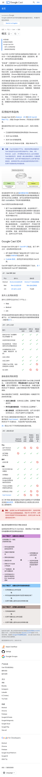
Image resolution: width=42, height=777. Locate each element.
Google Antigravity (7, 720)
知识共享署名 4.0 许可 (33, 630)
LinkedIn (4, 692)
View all (4, 730)
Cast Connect (13, 419)
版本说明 (4, 674)
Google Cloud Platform (9, 753)
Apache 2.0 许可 (26, 633)
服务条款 (4, 670)
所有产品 (4, 759)
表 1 (38, 266)
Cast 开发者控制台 (7, 667)
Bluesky (4, 686)
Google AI (5, 756)
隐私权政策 (10, 767)
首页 (4, 8)
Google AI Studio (7, 717)
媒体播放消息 (23, 193)
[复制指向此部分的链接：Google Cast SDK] (23, 241)
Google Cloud (6, 724)
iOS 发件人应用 (16, 289)
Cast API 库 (24, 247)
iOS (24, 117)
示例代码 (14, 256)
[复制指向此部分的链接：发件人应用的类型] (20, 295)
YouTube (4, 699)
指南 (19, 29)
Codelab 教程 (10, 259)
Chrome (4, 711)
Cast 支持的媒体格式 (16, 513)
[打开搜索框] (34, 2)
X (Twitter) (5, 695)
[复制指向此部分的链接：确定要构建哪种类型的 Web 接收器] (29, 525)
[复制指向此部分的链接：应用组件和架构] (21, 112)
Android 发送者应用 (16, 282)
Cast (20, 2)
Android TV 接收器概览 (32, 282)
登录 (38, 2)
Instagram (5, 689)
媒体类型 (10, 502)
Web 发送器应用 (16, 285)
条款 (3, 767)
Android (19, 117)
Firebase (4, 714)
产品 (8, 29)
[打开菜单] (3, 2)
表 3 (9, 320)
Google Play (5, 727)
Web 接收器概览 (32, 285)
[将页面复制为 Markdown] (15, 34)
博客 (3, 682)
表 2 (3, 426)
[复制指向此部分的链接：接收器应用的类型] (20, 376)
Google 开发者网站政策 (20, 635)
